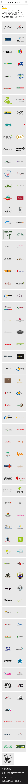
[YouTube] (11, 778)
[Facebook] (17, 2)
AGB (19, 780)
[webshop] (8, 2)
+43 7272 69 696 (8, 773)
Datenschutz (5, 781)
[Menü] (26, 2)
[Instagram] (20, 2)
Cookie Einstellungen (15, 781)
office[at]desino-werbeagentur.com (14, 772)
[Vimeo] (8, 778)
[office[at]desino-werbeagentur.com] (3, 772)
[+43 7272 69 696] (3, 773)
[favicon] (2, 2)
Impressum (14, 780)
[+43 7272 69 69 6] (13, 2)
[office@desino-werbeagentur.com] (15, 2)
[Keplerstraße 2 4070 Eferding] (10, 2)
